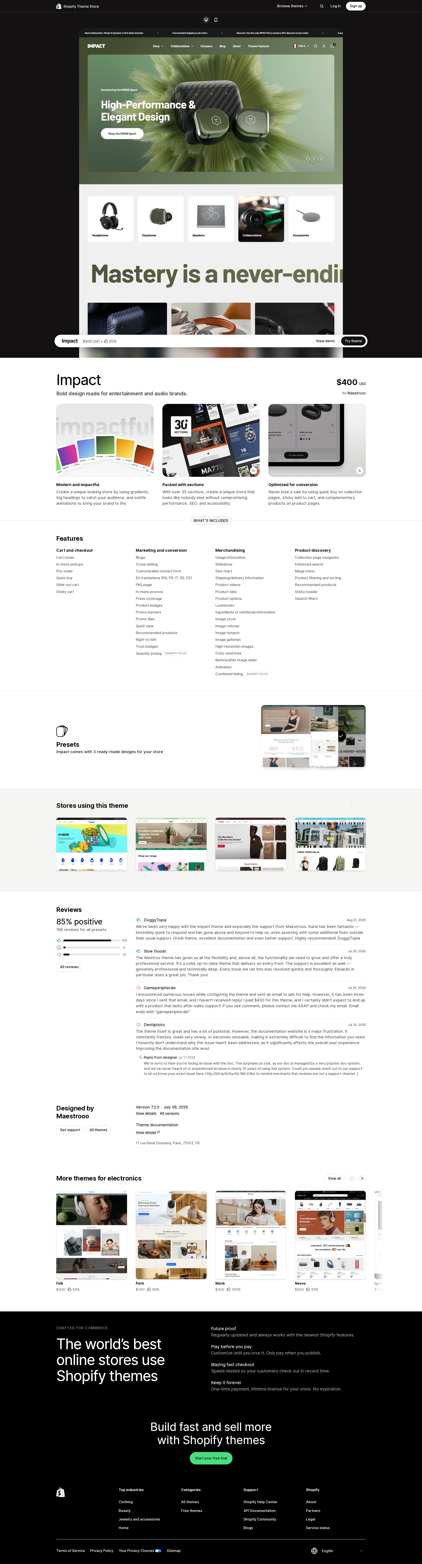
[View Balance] (286, 736)
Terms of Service (70, 1550)
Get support (70, 1130)
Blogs (248, 1528)
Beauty (125, 1510)
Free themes (191, 1510)
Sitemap (174, 1550)
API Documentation (260, 1510)
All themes (98, 1130)
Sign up (356, 6)
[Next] (362, 805)
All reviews (69, 967)
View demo (325, 341)
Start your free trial (211, 1458)
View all (334, 1178)
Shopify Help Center (260, 1502)
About (311, 1502)
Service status (318, 1528)
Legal (310, 1519)
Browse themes (290, 6)
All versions (169, 1113)
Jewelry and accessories (139, 1519)
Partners (313, 1510)
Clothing (126, 1502)
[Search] (321, 6)
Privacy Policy (101, 1550)
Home (124, 1528)
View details (146, 1113)
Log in (336, 6)
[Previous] (351, 805)
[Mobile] (215, 19)
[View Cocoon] (313, 736)
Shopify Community (260, 1519)
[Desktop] (206, 19)
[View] (91, 845)
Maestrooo (356, 393)
